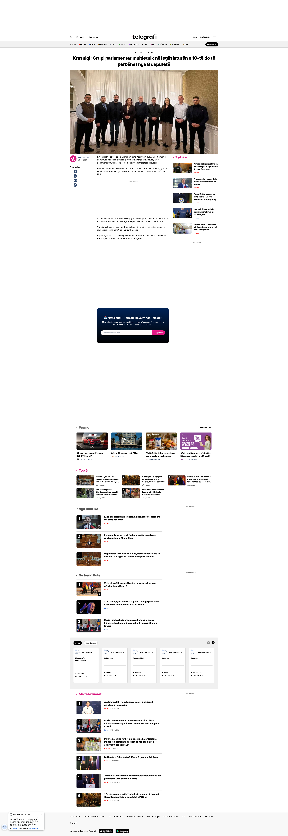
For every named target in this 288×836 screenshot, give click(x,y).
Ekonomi (103, 44)
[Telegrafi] (144, 37)
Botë (92, 44)
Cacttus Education (190, 459)
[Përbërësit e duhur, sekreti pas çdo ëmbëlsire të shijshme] (161, 441)
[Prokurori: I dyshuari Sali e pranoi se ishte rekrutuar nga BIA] (182, 183)
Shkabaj (209, 816)
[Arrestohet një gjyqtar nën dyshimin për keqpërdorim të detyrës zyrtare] (182, 167)
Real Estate (205, 37)
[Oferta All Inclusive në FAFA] (126, 441)
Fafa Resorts (119, 456)
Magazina (134, 44)
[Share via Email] (75, 180)
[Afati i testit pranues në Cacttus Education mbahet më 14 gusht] (196, 441)
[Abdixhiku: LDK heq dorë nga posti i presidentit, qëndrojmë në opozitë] (88, 707)
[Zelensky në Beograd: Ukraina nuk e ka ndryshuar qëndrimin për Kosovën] (88, 588)
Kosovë (143, 53)
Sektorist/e (108, 658)
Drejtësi (196, 173)
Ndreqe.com (195, 816)
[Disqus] (144, 394)
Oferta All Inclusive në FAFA (124, 453)
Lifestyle (163, 44)
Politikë (196, 233)
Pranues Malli (138, 658)
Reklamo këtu (206, 427)
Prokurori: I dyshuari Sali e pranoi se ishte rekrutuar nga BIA (206, 182)
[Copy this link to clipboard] (75, 185)
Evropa (196, 218)
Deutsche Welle (171, 816)
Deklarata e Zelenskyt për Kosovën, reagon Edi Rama (131, 757)
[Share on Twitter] (75, 176)
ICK (184, 816)
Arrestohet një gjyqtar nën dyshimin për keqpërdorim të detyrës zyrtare (206, 166)
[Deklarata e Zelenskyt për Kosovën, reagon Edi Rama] (88, 762)
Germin (73, 823)
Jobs (195, 37)
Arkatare (165, 658)
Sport (123, 44)
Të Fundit (80, 37)
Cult (146, 44)
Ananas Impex (154, 459)
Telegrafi (85, 157)
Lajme (83, 44)
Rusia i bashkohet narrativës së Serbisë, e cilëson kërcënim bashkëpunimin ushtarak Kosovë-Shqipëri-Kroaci (131, 623)
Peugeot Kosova (86, 459)
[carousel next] (213, 642)
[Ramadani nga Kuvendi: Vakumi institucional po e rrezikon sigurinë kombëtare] (88, 540)
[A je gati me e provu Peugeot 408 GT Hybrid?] (92, 441)
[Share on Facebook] (75, 171)
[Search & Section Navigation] (214, 37)
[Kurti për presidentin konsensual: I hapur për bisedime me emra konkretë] (88, 522)
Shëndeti (176, 44)
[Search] (71, 37)
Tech (113, 44)
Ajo (153, 44)
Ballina (73, 44)
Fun (186, 44)
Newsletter (211, 44)
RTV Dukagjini (153, 816)
